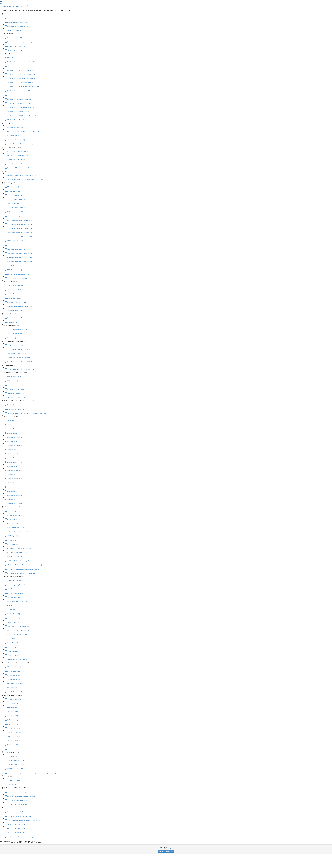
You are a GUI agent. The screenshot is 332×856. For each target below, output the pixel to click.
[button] (1, 1)
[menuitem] (1, 4)
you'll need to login (173, 849)
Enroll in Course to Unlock (166, 851)
